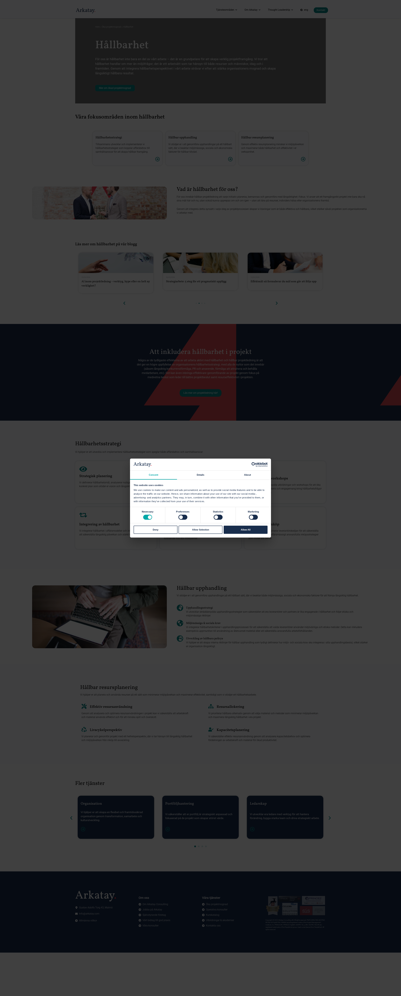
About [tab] (247, 474)
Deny (155, 529)
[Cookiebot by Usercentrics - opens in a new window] (254, 464)
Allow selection (200, 529)
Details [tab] (200, 474)
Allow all (245, 529)
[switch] (182, 517)
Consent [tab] (153, 474)
